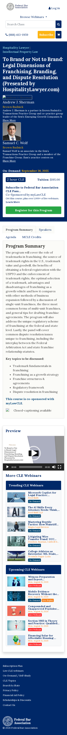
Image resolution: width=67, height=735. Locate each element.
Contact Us (9, 705)
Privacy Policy (10, 690)
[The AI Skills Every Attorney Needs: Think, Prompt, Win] (16, 512)
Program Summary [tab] (19, 229)
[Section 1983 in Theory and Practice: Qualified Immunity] (16, 625)
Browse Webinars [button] (32, 17)
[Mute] (54, 467)
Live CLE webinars (13, 670)
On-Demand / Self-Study (17, 675)
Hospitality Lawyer (16, 47)
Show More (9, 120)
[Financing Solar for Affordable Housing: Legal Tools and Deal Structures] (16, 640)
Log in (55, 8)
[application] (33, 453)
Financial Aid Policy (13, 695)
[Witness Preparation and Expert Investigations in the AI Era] (16, 581)
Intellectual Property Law (20, 52)
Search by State (11, 685)
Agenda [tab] (11, 237)
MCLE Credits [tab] (31, 237)
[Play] (7, 467)
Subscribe (46, 34)
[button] (33, 453)
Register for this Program (33, 210)
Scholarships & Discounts (17, 700)
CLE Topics (9, 680)
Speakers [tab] (45, 229)
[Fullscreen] (59, 467)
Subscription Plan (13, 665)
